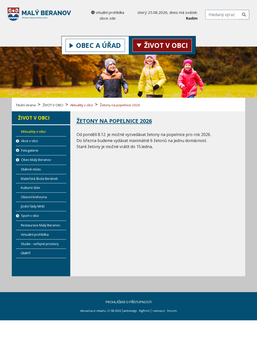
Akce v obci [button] (29, 141)
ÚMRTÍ (25, 253)
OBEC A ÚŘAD (98, 45)
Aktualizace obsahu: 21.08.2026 (100, 311)
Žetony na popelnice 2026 (120, 105)
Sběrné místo (31, 169)
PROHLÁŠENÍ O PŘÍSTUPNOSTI (129, 302)
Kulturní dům (30, 187)
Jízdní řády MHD (33, 206)
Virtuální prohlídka (35, 234)
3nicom (172, 311)
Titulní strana (26, 105)
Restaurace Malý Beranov (40, 225)
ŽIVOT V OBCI (166, 45)
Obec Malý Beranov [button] (35, 159)
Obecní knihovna (34, 197)
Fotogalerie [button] (29, 150)
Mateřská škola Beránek (39, 178)
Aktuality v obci (81, 105)
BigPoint (144, 311)
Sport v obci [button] (29, 215)
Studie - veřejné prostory (40, 244)
